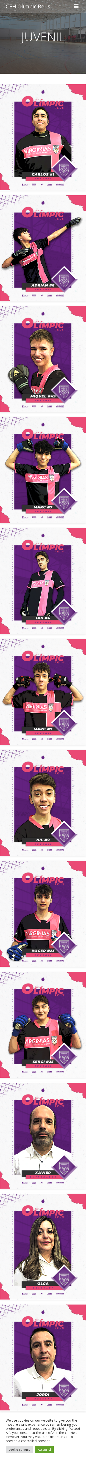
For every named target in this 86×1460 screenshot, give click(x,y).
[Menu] (76, 6)
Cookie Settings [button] (19, 1449)
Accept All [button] (44, 1449)
